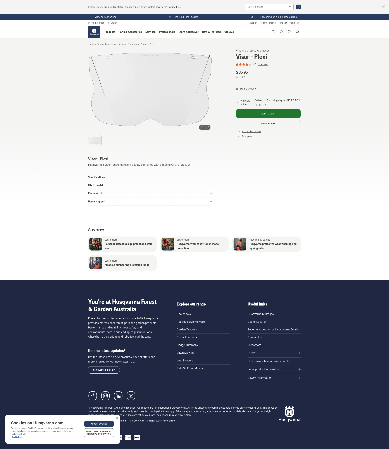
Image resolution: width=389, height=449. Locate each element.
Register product (268, 23)
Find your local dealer (289, 23)
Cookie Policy (18, 437)
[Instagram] (105, 395)
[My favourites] (289, 31)
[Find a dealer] (281, 31)
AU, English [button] (112, 23)
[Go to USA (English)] (298, 7)
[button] (110, 32)
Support (254, 23)
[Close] (117, 418)
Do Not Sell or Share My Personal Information (99, 432)
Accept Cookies (99, 424)
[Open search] (273, 31)
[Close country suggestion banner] (383, 6)
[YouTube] (131, 395)
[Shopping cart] (297, 31)
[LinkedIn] (118, 395)
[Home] (94, 32)
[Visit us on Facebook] (92, 395)
